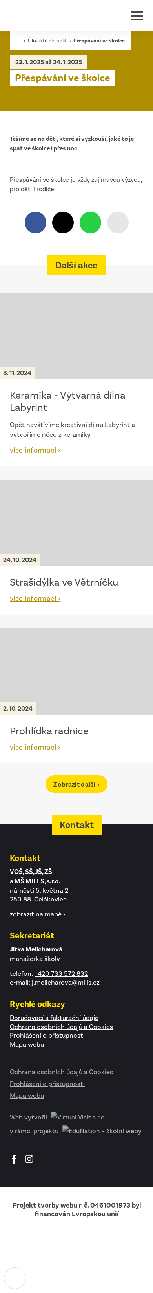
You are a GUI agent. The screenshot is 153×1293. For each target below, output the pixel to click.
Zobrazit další (75, 784)
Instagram (29, 1159)
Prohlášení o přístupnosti (47, 1035)
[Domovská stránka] (43, 16)
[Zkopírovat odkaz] (118, 222)
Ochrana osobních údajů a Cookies (61, 1027)
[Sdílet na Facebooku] (35, 222)
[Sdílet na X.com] (63, 222)
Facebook (14, 1159)
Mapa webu (27, 1044)
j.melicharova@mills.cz (66, 982)
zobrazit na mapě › (37, 914)
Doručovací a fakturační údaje (54, 1017)
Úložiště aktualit (48, 40)
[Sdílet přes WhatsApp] (90, 222)
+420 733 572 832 (61, 973)
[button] (137, 16)
